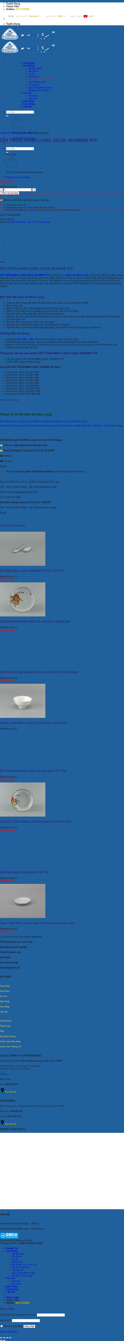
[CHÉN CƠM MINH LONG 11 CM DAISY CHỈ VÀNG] (22, 717)
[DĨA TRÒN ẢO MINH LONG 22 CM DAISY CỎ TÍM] (22, 765)
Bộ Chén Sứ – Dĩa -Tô (24, 1264)
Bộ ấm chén (18, 1253)
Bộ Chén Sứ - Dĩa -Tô (24, 133)
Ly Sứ (15, 1259)
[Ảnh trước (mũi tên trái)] (1, 1340)
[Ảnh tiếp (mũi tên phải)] (4, 1340)
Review (16, 1281)
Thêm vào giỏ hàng (9, 193)
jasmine (46, 222)
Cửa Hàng (12, 1289)
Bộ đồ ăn (17, 1256)
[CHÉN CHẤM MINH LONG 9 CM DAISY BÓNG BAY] (13, 176)
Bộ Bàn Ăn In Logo (22, 1275)
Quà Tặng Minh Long (23, 1273)
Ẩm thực (16, 1283)
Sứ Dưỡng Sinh (20, 1267)
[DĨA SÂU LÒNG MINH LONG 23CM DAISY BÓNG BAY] (22, 815)
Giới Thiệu (12, 1286)
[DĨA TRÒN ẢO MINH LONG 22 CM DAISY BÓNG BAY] (22, 615)
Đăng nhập (29, 1326)
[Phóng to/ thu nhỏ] (1, 1337)
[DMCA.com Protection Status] (9, 1237)
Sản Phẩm (12, 1251)
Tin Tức (10, 1278)
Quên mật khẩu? (9, 1331)
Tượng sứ (17, 1270)
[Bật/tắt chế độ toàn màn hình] (4, 1337)
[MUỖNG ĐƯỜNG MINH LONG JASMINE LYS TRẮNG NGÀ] (22, 666)
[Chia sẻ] (7, 1337)
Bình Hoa (17, 1262)
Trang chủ (5, 133)
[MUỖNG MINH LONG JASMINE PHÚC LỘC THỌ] (22, 565)
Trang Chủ (12, 1248)
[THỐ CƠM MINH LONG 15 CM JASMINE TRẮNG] (13, 240)
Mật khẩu (5, 1320)
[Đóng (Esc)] (10, 1337)
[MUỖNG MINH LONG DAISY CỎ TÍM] (22, 866)
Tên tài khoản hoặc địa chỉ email (18, 1315)
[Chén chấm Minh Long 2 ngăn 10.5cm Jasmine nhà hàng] (22, 917)
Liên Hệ (10, 1292)
